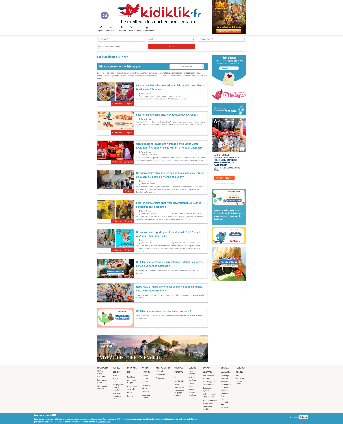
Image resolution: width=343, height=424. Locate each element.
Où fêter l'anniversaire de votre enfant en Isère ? (163, 311)
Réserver (118, 104)
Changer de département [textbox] (145, 31)
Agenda (101, 31)
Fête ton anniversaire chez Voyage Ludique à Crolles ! (167, 114)
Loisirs (192, 368)
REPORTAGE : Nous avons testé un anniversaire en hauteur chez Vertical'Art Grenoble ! (169, 288)
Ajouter (130, 104)
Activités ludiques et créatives (193, 392)
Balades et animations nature (117, 396)
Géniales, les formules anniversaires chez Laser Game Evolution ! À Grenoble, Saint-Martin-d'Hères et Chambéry (169, 145)
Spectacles (103, 368)
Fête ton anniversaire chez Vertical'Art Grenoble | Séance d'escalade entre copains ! (168, 204)
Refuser (303, 417)
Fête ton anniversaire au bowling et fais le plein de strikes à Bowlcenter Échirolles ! (170, 87)
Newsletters (110, 31)
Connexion (122, 31)
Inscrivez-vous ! (228, 68)
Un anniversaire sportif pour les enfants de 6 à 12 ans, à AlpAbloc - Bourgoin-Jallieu (168, 234)
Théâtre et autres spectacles (101, 373)
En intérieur (160, 378)
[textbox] (171, 39)
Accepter (293, 417)
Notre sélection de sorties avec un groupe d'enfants (179, 390)
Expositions (146, 382)
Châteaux (145, 391)
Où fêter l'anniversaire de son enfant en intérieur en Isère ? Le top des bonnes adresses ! (169, 263)
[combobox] (147, 28)
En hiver (130, 396)
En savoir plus (104, 422)
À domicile (160, 371)
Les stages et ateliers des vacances (226, 387)
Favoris (131, 31)
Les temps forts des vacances (225, 378)
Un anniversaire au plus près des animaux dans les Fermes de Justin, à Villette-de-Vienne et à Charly (170, 174)
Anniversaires (163, 368)
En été (129, 392)
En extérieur (160, 375)
